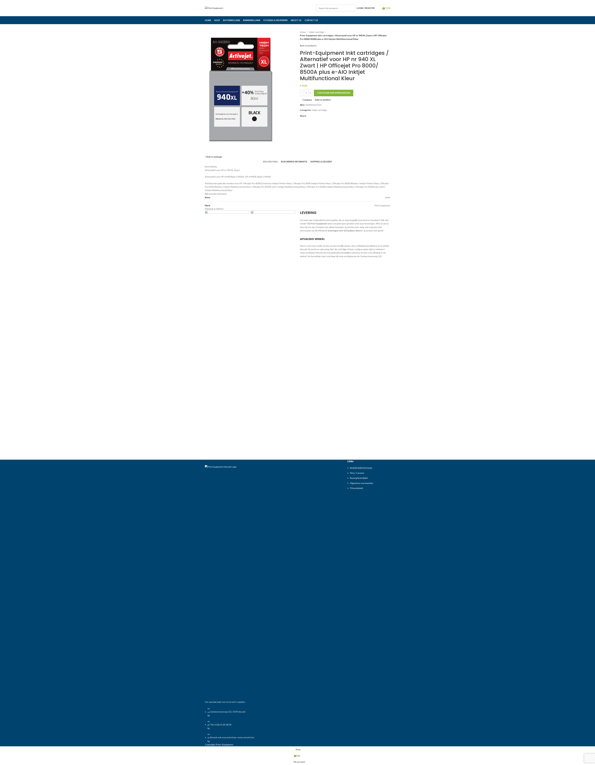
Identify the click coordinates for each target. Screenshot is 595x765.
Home (303, 32)
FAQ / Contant (357, 473)
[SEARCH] (351, 8)
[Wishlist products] (379, 8)
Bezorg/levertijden (359, 478)
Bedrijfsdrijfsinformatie (361, 468)
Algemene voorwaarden (361, 483)
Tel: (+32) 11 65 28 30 (220, 724)
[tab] (270, 161)
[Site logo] (214, 8)
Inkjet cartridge (316, 32)
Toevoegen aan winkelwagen (333, 93)
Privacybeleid (356, 488)
